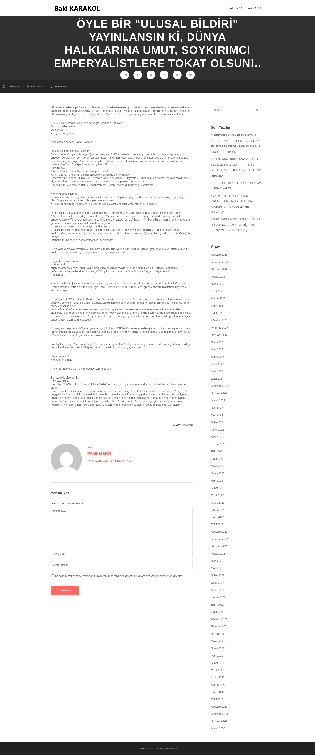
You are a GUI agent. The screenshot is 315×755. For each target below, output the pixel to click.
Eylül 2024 (217, 378)
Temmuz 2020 (219, 713)
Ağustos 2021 (219, 619)
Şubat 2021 (217, 662)
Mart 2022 (217, 568)
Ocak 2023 (217, 495)
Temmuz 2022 (219, 539)
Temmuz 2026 (219, 262)
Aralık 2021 (217, 590)
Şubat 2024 (217, 422)
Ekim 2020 (217, 692)
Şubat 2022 (217, 575)
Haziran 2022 (219, 546)
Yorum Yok (60, 86)
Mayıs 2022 (218, 553)
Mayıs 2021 (218, 641)
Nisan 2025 (217, 342)
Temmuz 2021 (219, 626)
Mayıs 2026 (218, 276)
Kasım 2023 (218, 444)
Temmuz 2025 (219, 327)
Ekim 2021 (217, 604)
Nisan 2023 (217, 473)
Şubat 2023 (217, 487)
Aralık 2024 (217, 371)
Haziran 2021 (219, 633)
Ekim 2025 (217, 305)
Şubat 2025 (217, 356)
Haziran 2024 (219, 393)
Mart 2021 (217, 655)
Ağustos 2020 (219, 706)
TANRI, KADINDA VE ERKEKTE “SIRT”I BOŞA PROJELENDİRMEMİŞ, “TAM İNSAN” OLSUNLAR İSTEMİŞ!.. (235, 225)
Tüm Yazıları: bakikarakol (110, 461)
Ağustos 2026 (219, 254)
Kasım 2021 (218, 597)
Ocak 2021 (217, 670)
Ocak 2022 (217, 582)
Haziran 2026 (219, 269)
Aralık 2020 (217, 677)
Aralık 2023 (217, 436)
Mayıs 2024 (218, 400)
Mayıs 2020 (218, 728)
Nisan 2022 (217, 560)
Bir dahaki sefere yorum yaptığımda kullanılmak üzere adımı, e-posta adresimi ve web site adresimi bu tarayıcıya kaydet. (118, 576)
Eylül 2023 (217, 458)
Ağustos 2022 (219, 531)
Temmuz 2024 (219, 385)
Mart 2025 (217, 349)
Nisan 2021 (217, 648)
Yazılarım (188, 425)
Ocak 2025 (217, 364)
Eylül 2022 (217, 524)
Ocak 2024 (217, 429)
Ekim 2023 (217, 451)
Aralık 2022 (217, 502)
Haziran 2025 (219, 334)
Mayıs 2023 (218, 466)
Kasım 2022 (218, 509)
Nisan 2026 (217, 283)
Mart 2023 (217, 480)
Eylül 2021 (217, 611)
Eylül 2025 (217, 313)
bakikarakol (37, 86)
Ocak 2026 (217, 291)
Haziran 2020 (219, 721)
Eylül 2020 (217, 699)
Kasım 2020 (218, 684)
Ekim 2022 (217, 517)
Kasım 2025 (218, 298)
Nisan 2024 (217, 407)
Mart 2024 (217, 415)
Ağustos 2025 (219, 320)
